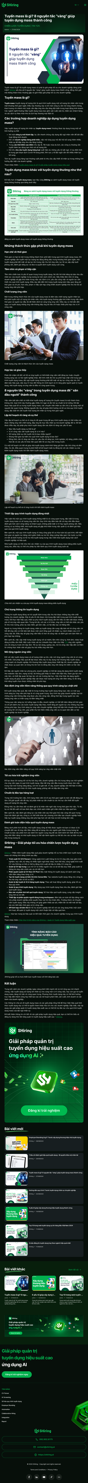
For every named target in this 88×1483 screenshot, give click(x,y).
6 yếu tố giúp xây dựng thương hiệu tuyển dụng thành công (50, 1208)
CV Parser (5, 1393)
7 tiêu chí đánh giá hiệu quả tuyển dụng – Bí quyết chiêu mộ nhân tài (53, 1155)
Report (4, 1421)
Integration (5, 1417)
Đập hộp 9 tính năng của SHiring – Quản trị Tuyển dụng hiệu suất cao (47, 920)
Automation (6, 1409)
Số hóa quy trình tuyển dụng (12, 1401)
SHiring (12, 90)
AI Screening (6, 1397)
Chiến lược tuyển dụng (17, 26)
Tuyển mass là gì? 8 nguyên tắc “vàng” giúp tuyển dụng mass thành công (55, 1173)
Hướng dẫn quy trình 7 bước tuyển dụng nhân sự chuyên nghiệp (52, 1190)
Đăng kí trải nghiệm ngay (16, 1374)
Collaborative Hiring (8, 1413)
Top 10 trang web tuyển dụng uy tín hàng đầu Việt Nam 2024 (51, 1225)
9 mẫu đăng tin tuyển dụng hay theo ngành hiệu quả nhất (50, 1243)
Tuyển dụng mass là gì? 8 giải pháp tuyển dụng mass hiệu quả (44, 165)
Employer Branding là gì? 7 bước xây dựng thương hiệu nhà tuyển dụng (55, 1137)
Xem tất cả (73, 1270)
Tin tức (36, 26)
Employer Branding (8, 1405)
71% (66, 642)
